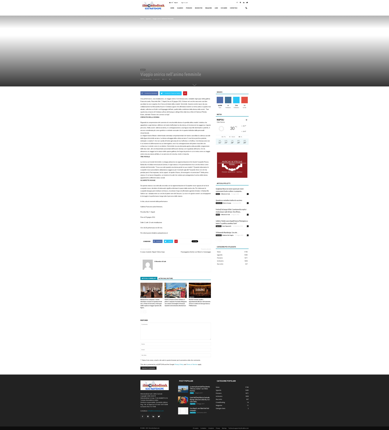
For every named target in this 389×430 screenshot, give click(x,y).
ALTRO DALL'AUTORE (166, 278)
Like (220, 97)
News (217, 194)
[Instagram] (240, 2)
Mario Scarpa (227, 203)
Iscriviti (244, 97)
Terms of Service (192, 364)
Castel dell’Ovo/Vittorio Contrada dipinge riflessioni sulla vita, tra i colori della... (200, 399)
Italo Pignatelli (226, 226)
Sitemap (224, 428)
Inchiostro (198, 8)
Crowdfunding (220, 402)
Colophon (211, 428)
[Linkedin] (243, 2)
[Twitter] (247, 2)
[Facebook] (237, 2)
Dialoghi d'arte (220, 408)
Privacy (218, 428)
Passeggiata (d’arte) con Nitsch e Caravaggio (196, 252)
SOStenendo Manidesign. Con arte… (227, 232)
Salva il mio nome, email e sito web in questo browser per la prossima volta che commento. (171, 360)
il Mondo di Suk (147, 79)
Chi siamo (224, 8)
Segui (228, 97)
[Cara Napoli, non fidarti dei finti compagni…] (183, 410)
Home (172, 8)
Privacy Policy (179, 364)
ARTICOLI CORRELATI (149, 278)
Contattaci (233, 8)
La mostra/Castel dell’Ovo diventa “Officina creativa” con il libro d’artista (200, 389)
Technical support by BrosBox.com (238, 428)
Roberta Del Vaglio (228, 235)
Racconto (220, 264)
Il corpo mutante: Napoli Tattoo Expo (152, 252)
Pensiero (189, 8)
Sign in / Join (184, 2)
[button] (246, 8)
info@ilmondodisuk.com (156, 411)
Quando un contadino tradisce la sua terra (229, 200)
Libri (216, 8)
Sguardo (180, 8)
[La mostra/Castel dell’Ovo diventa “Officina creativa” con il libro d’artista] (183, 389)
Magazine (208, 8)
